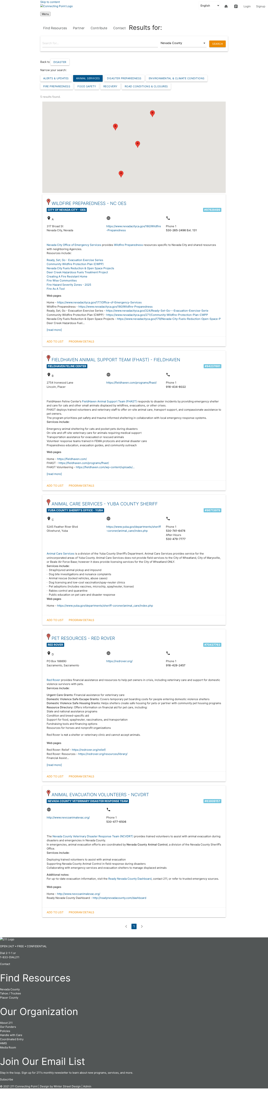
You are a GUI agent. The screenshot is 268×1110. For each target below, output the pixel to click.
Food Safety (86, 86)
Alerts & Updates (56, 78)
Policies (5, 1031)
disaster (59, 62)
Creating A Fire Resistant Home (67, 276)
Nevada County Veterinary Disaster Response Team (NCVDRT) (93, 836)
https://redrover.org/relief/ (89, 749)
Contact (119, 28)
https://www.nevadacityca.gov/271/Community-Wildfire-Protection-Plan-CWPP (157, 315)
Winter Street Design (67, 1086)
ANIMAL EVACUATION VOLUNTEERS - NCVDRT (100, 794)
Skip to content (50, 2)
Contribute (99, 28)
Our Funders (8, 1027)
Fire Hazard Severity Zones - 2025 (69, 284)
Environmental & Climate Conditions (177, 78)
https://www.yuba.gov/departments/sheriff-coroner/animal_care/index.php (105, 605)
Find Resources (55, 28)
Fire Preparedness (56, 86)
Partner (79, 28)
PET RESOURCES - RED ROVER (83, 638)
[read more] (54, 330)
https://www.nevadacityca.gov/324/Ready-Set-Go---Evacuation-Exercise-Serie (157, 310)
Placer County (9, 997)
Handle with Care (11, 1035)
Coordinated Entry (12, 1039)
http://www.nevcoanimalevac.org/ (68, 817)
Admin (87, 1086)
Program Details (81, 341)
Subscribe (6, 1079)
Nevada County (10, 989)
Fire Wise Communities (62, 280)
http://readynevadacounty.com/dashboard (119, 898)
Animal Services (88, 78)
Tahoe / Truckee (10, 993)
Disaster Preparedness (124, 78)
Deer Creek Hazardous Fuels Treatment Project (77, 272)
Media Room (8, 1047)
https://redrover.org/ (119, 661)
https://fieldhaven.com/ (72, 459)
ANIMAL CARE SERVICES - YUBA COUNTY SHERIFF (105, 504)
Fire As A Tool (56, 288)
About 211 (6, 1023)
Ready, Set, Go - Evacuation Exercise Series (75, 260)
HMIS (3, 1043)
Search (217, 43)
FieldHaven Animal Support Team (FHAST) (109, 401)
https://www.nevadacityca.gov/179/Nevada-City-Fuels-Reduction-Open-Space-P (169, 319)
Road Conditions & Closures (146, 86)
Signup (260, 6)
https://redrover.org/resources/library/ (102, 754)
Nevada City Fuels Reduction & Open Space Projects (80, 268)
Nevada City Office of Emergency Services (74, 245)
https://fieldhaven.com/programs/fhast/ (131, 382)
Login (247, 6)
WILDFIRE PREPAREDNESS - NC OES (89, 203)
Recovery (110, 86)
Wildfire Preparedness (128, 245)
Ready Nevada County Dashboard (130, 878)
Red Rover (53, 680)
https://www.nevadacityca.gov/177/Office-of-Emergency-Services (99, 302)
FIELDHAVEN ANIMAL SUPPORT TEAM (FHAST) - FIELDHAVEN (116, 359)
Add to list (55, 341)
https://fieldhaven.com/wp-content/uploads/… (105, 467)
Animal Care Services (60, 553)
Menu (45, 14)
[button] (152, 113)
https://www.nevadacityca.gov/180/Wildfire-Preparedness (115, 306)
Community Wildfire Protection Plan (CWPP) (75, 264)
